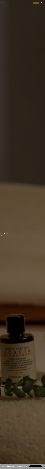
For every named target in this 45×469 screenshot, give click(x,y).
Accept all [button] (35, 466)
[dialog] (22, 466)
